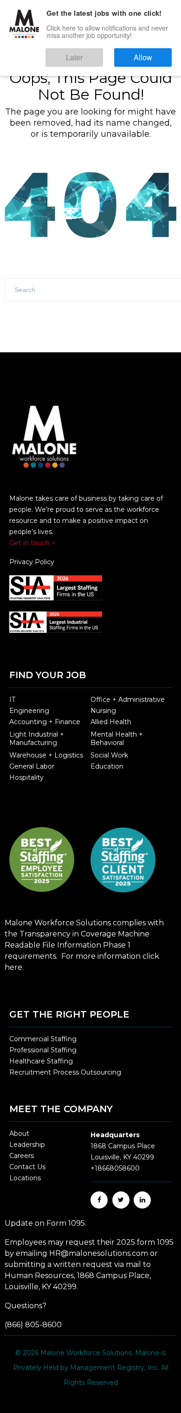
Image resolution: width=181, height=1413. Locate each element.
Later (102, 53)
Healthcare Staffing (41, 1061)
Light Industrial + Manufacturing (36, 738)
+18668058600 (115, 1168)
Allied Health (110, 722)
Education (106, 766)
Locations (25, 1178)
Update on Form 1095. (45, 1223)
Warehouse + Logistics (46, 755)
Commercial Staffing (43, 1039)
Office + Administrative (127, 699)
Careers (21, 1156)
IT (12, 699)
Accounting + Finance (44, 722)
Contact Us (27, 1167)
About (19, 1133)
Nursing (103, 710)
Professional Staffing (43, 1050)
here (13, 967)
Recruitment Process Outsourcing (65, 1072)
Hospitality (26, 777)
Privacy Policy (31, 562)
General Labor (31, 766)
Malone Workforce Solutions (86, 1353)
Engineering (29, 710)
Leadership (27, 1144)
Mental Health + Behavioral (116, 738)
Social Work (109, 755)
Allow (152, 53)
